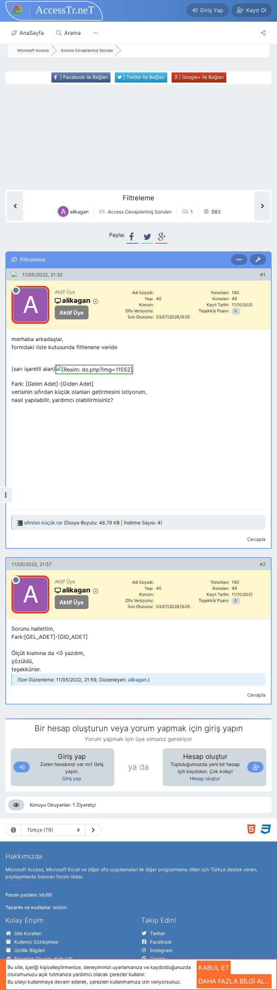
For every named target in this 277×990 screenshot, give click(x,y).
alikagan (137, 679)
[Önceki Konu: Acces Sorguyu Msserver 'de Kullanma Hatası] (15, 206)
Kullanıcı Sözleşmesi (36, 942)
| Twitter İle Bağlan (143, 77)
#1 (263, 274)
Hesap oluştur (205, 778)
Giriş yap (71, 778)
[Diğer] (95, 33)
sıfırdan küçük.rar (43, 522)
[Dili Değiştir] (93, 830)
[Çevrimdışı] (16, 290)
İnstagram (161, 950)
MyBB (45, 895)
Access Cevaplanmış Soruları (139, 212)
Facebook (161, 942)
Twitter (157, 933)
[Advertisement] (131, 137)
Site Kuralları (28, 933)
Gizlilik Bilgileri (29, 950)
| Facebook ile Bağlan (83, 77)
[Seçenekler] (239, 259)
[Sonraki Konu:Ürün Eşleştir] (262, 206)
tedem (60, 907)
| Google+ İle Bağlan (201, 77)
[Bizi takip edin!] (263, 33)
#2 (263, 564)
